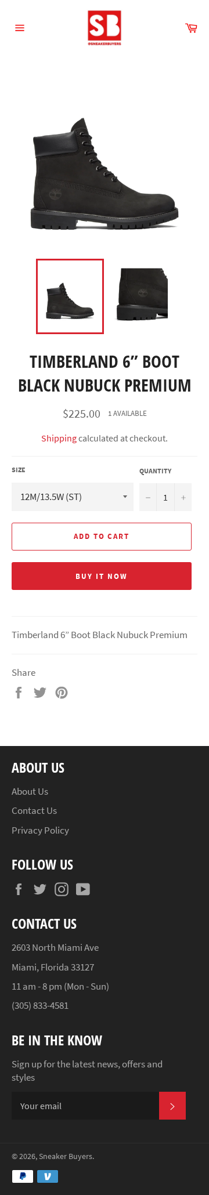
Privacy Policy (40, 830)
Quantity (155, 470)
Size (19, 469)
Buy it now (101, 576)
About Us (30, 791)
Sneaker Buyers (65, 1156)
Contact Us (34, 810)
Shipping (59, 438)
